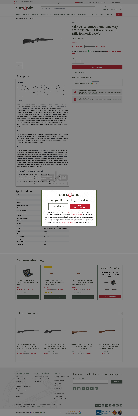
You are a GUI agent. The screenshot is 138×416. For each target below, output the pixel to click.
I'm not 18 (58, 206)
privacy (65, 220)
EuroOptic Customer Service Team (68, 222)
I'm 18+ (79, 206)
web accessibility (71, 220)
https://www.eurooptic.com (72, 212)
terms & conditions (82, 220)
